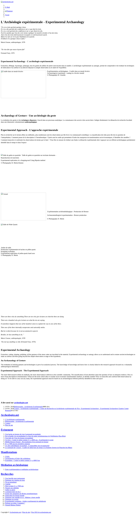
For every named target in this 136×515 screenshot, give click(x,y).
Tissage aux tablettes (12, 488)
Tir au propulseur (11, 482)
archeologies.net (21, 402)
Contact (7, 423)
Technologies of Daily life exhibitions (17, 458)
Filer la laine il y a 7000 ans (14, 486)
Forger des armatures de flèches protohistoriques (21, 494)
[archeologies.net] (7, 2)
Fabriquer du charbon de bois (15, 480)
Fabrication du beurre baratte (14, 495)
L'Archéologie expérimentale (15, 419)
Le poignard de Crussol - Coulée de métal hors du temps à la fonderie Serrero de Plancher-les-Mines (38, 447)
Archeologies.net (15, 512)
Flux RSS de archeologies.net (41, 512)
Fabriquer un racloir (11, 499)
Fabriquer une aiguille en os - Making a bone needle (22, 497)
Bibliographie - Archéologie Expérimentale (28, 407)
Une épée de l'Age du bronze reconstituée (19, 438)
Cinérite (7, 484)
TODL (7, 457)
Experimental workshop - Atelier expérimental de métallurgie (25, 501)
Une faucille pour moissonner (15, 478)
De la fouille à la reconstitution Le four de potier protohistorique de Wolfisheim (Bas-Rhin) (35, 436)
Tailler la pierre (10, 490)
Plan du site (9, 425)
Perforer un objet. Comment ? (15, 503)
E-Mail (7, 7)
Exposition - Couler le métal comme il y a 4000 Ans (22, 460)
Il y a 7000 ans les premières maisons (17, 444)
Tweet (7, 15)
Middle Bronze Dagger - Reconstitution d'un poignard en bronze (26, 442)
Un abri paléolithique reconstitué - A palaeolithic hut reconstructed (27, 446)
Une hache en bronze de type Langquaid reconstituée (23, 434)
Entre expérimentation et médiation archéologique (21, 469)
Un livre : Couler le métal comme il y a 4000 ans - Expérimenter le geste (29, 440)
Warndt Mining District (13, 505)
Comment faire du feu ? (13, 492)
